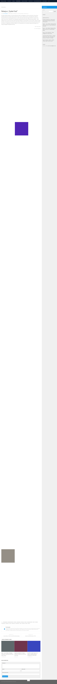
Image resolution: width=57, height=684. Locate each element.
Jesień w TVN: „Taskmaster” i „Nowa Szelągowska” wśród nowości (48, 33)
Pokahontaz (7, 623)
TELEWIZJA (9, 1)
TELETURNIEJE (45, 1)
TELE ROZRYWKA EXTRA (37, 1)
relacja (10, 623)
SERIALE (13, 1)
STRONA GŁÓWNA (3, 1)
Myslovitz (36, 622)
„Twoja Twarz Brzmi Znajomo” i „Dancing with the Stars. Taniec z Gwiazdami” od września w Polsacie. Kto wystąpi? (49, 36)
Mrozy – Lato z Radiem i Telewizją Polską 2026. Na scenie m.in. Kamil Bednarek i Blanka (49, 29)
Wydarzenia (3, 7)
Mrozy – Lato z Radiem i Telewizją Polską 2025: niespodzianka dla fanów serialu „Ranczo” (7, 654)
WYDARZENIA (18, 1)
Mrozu (34, 622)
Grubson (25, 622)
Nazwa (3, 669)
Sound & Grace (17, 623)
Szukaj (44, 9)
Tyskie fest (23, 623)
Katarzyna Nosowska (29, 622)
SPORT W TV (31, 1)
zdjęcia (29, 623)
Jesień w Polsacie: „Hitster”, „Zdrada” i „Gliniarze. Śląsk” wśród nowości (48, 40)
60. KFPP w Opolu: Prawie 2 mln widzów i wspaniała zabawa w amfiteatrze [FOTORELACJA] (32, 654)
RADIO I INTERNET (24, 1)
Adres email (23, 669)
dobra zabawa (18, 622)
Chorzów (15, 622)
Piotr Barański (5, 13)
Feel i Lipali (22, 622)
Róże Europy (13, 623)
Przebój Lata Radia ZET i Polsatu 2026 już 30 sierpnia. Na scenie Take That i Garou (20, 654)
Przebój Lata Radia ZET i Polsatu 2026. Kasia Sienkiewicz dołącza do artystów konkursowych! (49, 20)
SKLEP (49, 1)
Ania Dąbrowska (5, 622)
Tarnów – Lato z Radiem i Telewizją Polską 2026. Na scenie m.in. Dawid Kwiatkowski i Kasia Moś (49, 25)
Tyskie (20, 623)
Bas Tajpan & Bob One (10, 622)
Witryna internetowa (5, 672)
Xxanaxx (26, 623)
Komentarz (4, 663)
